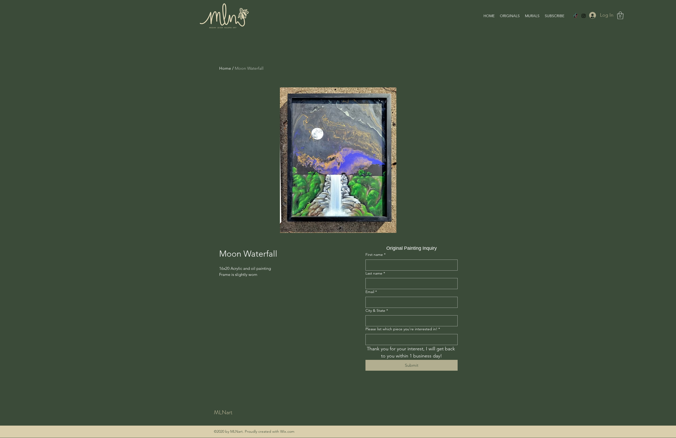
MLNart (223, 412)
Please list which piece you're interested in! (402, 329)
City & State (376, 310)
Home (225, 68)
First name (375, 254)
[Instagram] (583, 15)
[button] (620, 15)
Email (371, 291)
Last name (375, 273)
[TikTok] (575, 15)
